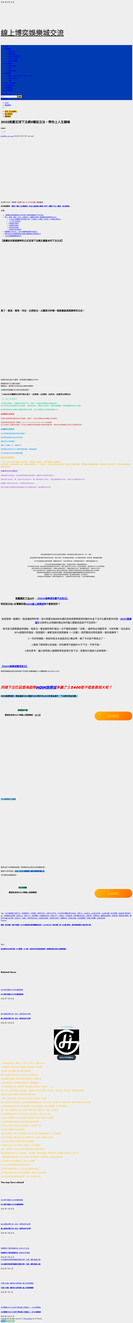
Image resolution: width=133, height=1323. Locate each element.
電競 (10, 80)
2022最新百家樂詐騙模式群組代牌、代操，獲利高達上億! (21, 1176)
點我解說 (113, 716)
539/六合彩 (13, 58)
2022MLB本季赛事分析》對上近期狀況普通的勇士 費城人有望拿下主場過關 (27, 1118)
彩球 (10, 68)
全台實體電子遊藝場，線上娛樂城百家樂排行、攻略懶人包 (21, 1079)
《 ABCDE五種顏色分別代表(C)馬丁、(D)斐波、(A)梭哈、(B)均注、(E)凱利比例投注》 (35, 219)
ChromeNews (27, 1319)
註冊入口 (12, 51)
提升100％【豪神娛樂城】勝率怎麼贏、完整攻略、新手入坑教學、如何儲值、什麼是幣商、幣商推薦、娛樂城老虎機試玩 (42, 1090)
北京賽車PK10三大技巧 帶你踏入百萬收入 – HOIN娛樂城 (20, 1145)
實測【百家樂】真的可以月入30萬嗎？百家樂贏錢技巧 (19, 1075)
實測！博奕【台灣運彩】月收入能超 (24, 206)
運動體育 (8, 73)
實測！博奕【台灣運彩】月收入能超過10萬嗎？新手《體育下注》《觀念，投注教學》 (30, 1110)
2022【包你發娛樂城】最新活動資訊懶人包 (16, 1165)
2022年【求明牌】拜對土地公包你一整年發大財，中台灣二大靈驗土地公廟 (27, 1137)
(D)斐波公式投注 (14, 223)
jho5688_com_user (7, 136)
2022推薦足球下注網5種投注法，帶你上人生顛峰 (18, 1161)
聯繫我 (3, 1321)
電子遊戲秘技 (9, 85)
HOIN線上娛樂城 (35, 604)
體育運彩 (12, 54)
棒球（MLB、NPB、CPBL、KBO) (20, 76)
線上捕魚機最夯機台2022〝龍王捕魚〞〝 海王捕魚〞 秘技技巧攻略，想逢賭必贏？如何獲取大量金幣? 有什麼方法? (40, 1153)
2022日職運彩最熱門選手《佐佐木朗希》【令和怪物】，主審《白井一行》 (26, 1114)
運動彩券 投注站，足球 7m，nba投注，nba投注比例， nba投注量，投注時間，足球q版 (94, 913)
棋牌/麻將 (12, 66)
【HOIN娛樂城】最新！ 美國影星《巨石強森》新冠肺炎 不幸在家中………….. (27, 1086)
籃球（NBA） (13, 78)
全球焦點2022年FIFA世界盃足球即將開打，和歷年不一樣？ (21, 1125)
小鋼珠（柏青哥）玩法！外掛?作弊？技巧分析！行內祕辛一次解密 (24, 1098)
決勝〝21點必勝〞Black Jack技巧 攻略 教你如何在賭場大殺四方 (23, 1149)
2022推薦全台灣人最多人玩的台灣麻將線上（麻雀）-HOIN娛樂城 (24, 1172)
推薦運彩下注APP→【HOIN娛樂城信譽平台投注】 (21, 232)
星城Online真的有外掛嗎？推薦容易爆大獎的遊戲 (18, 1094)
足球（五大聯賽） (11, 83)
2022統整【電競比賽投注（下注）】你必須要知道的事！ (20, 1168)
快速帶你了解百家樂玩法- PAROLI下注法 (15, 1248)
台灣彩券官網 (13, 61)
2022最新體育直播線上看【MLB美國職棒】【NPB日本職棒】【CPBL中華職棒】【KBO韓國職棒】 (34, 1106)
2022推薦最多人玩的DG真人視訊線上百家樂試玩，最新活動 (21, 1067)
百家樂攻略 (8, 88)
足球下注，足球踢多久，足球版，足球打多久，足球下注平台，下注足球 (39, 913)
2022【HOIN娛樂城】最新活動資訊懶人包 (29, 871)
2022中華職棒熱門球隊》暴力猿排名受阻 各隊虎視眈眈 (20, 1122)
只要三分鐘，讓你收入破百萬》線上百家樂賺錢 (17, 1141)
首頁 (6, 46)
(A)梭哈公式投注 (14, 225)
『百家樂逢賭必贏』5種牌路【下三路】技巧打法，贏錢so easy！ (23, 1063)
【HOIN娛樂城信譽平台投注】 (52, 598)
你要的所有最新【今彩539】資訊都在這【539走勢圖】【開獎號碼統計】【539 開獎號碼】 (31, 1133)
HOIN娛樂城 (46, 687)
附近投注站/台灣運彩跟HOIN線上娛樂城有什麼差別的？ (23, 234)
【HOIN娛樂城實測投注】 (13, 236)
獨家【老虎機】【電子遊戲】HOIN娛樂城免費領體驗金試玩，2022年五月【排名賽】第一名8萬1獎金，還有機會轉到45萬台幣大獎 (46, 1102)
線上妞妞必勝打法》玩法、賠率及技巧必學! (16, 1014)
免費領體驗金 (10, 1321)
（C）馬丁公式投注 (14, 221)
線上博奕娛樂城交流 (32, 33)
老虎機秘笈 (8, 90)
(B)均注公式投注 (14, 227)
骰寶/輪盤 (12, 71)
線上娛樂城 (8, 63)
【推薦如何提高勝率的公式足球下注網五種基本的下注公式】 (24, 215)
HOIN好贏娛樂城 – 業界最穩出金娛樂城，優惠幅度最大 (20, 1082)
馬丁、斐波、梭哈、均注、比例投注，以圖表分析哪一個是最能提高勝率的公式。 (31, 217)
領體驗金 (8, 49)
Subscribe (4, 99)
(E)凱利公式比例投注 (15, 229)
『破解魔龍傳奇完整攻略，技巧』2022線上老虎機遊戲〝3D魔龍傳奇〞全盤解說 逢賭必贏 (32, 1157)
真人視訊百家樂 (14, 56)
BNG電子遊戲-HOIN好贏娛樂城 (12, 990)
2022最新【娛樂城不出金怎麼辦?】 (13, 1129)
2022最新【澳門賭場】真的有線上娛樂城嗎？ (16, 1071)
